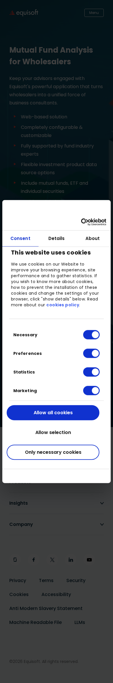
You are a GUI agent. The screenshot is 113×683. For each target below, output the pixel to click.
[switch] (86, 353)
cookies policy (62, 305)
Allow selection (53, 432)
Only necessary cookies (53, 452)
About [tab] (92, 238)
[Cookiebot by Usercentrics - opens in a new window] (81, 222)
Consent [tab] (20, 238)
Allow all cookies (53, 412)
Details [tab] (56, 238)
